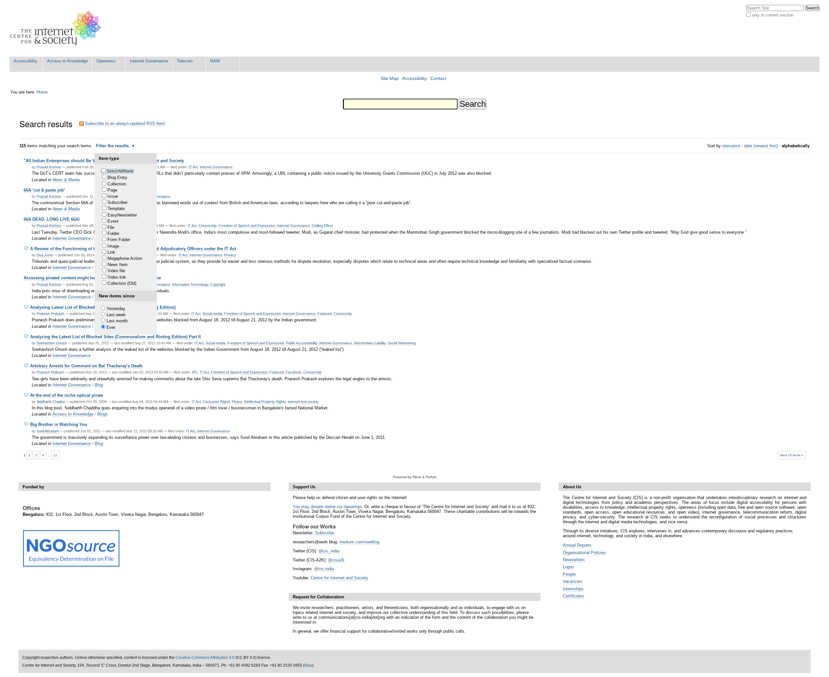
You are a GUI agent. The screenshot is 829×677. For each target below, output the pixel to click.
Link (111, 252)
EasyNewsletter (122, 215)
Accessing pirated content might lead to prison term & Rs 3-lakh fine (92, 277)
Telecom (185, 61)
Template (116, 208)
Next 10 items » (791, 455)
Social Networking (402, 343)
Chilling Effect (322, 226)
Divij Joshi (44, 255)
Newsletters (574, 559)
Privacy (230, 255)
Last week (116, 314)
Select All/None (120, 171)
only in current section (772, 15)
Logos (568, 566)
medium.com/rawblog (359, 541)
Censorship (208, 226)
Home (42, 92)
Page (112, 190)
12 (55, 455)
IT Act (193, 167)
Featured (324, 314)
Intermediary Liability (370, 343)
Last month (117, 320)
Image (113, 246)
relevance (731, 145)
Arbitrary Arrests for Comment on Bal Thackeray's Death (86, 365)
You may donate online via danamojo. (328, 506)
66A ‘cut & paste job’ (44, 190)
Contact (438, 78)
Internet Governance (149, 61)
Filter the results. (113, 145)
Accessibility (26, 61)
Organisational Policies (584, 552)
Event (113, 221)
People (569, 574)
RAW (215, 61)
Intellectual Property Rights (265, 402)
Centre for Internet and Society (339, 577)
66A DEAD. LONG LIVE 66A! (52, 219)
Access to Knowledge (67, 61)
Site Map (389, 78)
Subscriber (118, 202)
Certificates (573, 596)
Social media (212, 314)
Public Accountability (301, 343)
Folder (113, 233)
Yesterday (116, 308)
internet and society (303, 402)
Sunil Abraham (48, 431)
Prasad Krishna (49, 167)
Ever (111, 327)
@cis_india (329, 551)
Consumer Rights (216, 402)
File (111, 227)
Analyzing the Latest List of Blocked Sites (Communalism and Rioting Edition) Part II (115, 336)
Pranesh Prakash (50, 314)
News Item (118, 264)
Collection (117, 184)
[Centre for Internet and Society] (57, 28)
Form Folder (119, 239)
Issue (113, 196)
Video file (116, 270)
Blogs (102, 414)
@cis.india (324, 568)
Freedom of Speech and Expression (247, 226)
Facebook (293, 372)
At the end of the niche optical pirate (66, 395)
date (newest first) (761, 145)
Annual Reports (577, 545)
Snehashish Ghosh (52, 343)
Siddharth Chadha (51, 402)
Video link (117, 277)
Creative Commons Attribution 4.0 (205, 657)
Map (308, 665)
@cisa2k (336, 560)
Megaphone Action (125, 258)
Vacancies (572, 581)
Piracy (237, 402)
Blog (99, 385)
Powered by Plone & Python (415, 477)
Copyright (217, 284)
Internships (573, 588)
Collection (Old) (122, 283)
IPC (195, 372)
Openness (106, 61)
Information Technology (190, 284)
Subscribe (324, 532)
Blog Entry (117, 177)
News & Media (66, 179)
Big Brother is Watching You (58, 424)
